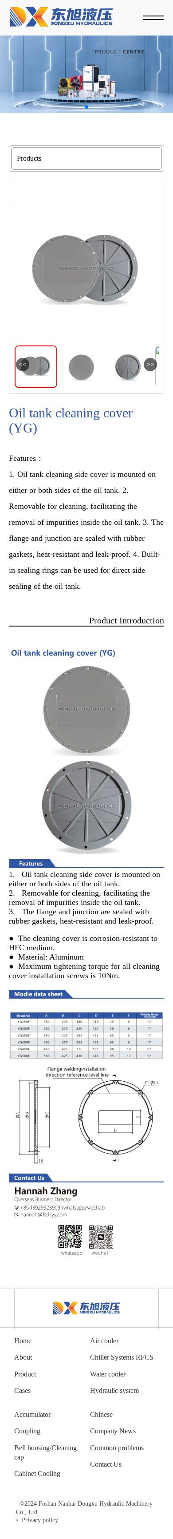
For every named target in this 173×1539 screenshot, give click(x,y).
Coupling (27, 1431)
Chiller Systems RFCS (121, 1357)
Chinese (101, 1414)
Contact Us (106, 1464)
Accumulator (32, 1414)
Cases (22, 1390)
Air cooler (104, 1341)
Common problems (117, 1448)
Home (22, 1341)
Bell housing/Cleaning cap (45, 1452)
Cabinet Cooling (37, 1473)
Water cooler (108, 1374)
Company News (113, 1431)
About (23, 1357)
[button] (86, 107)
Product (25, 1374)
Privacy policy (37, 1520)
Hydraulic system (114, 1390)
